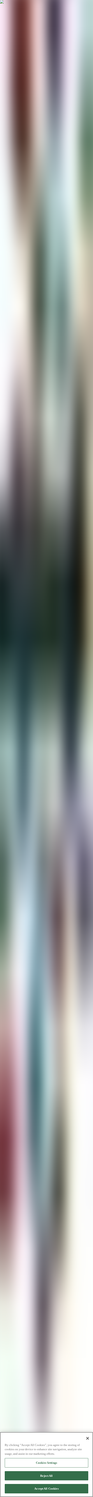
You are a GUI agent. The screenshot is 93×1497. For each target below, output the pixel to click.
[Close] (88, 1438)
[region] (46, 1464)
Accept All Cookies (46, 1488)
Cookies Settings (46, 1462)
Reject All (46, 1475)
